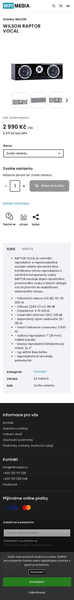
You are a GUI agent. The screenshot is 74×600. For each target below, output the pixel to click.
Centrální (40, 372)
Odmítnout (37, 592)
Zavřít (61, 231)
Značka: (14, 19)
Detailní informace (16, 203)
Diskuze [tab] (27, 249)
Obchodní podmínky (18, 440)
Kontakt (8, 423)
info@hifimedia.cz (15, 467)
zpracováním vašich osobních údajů (27, 545)
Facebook (10, 484)
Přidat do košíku (52, 186)
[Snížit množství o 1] (5, 186)
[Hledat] (54, 6)
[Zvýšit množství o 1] (24, 186)
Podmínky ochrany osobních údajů (28, 446)
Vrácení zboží (12, 434)
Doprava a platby (15, 428)
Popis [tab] (11, 249)
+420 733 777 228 (14, 473)
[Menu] (68, 6)
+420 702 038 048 (15, 479)
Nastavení (37, 572)
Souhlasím (37, 582)
